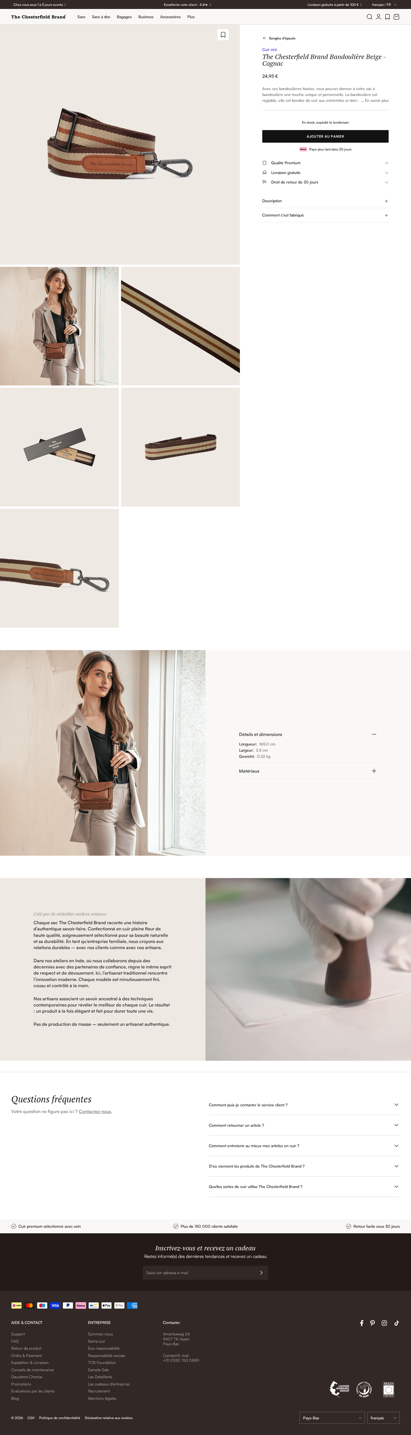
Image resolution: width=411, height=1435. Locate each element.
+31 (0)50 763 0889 (181, 1360)
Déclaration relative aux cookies (109, 1418)
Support (18, 1334)
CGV (31, 1418)
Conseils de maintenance (32, 1369)
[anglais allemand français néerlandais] (383, 1418)
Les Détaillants (100, 1376)
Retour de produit (26, 1348)
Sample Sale (98, 1369)
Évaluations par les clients (33, 1391)
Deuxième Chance (26, 1376)
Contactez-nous (95, 1111)
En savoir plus (377, 100)
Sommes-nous (100, 1334)
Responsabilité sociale (106, 1355)
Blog (15, 1398)
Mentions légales (102, 1398)
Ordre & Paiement (26, 1355)
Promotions (21, 1384)
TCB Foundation (102, 1362)
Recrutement (99, 1391)
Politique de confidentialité (59, 1418)
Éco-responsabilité (103, 1348)
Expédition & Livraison (30, 1362)
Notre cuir (96, 1341)
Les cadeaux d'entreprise (108, 1384)
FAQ (15, 1341)
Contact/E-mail (176, 1355)
